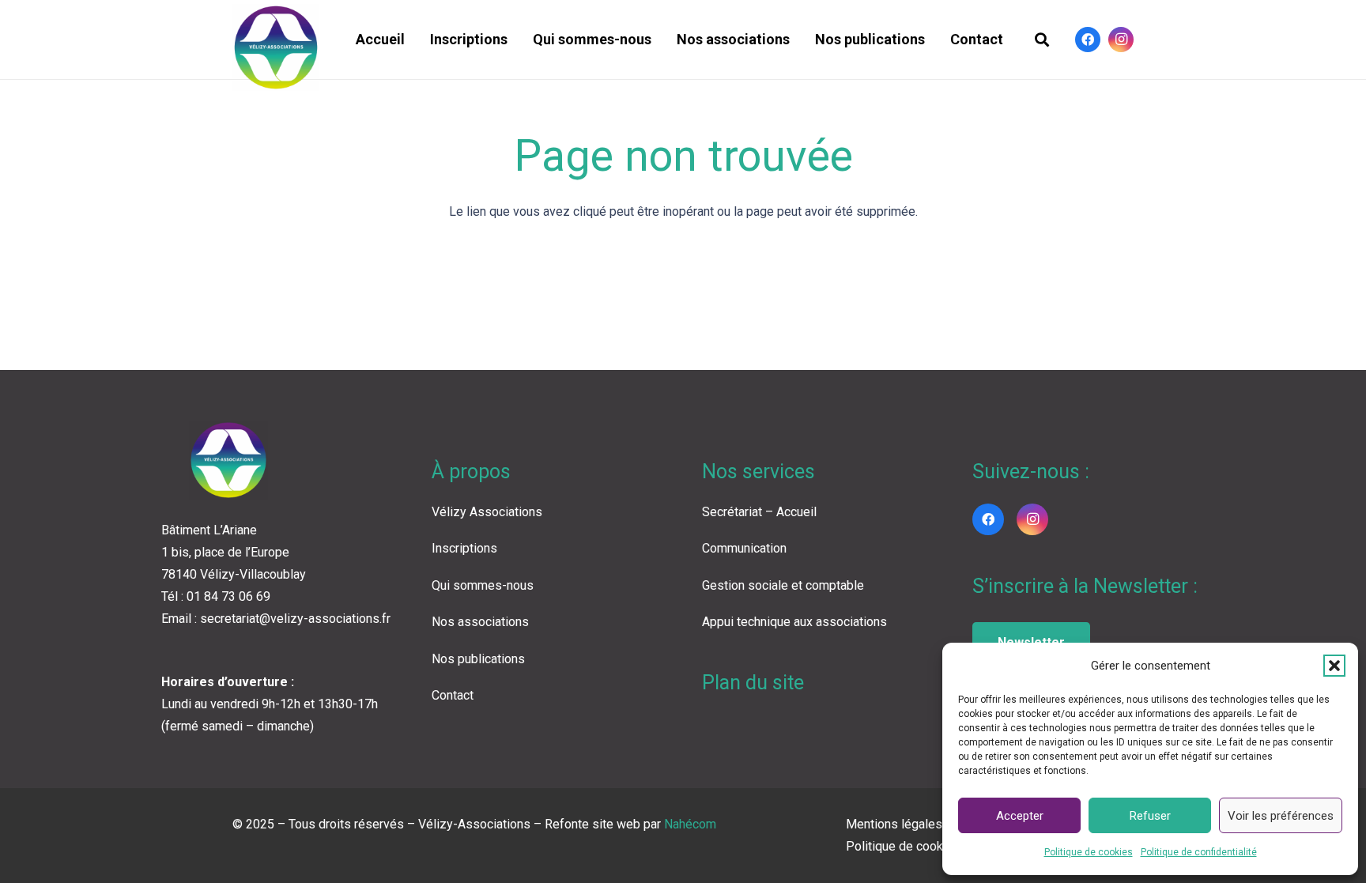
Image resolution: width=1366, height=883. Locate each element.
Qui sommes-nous (483, 585)
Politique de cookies (1088, 852)
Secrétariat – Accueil (759, 511)
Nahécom (690, 824)
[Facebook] (1087, 39)
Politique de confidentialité (1199, 852)
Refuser (1150, 816)
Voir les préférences (1281, 816)
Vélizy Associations (487, 511)
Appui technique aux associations (794, 621)
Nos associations (480, 621)
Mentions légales (894, 824)
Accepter (1019, 816)
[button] (1334, 666)
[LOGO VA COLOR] (275, 47)
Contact (453, 695)
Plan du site (753, 682)
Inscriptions (464, 548)
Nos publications (478, 658)
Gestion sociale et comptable (783, 585)
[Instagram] (1121, 39)
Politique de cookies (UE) (916, 846)
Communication (744, 548)
